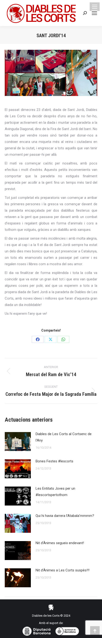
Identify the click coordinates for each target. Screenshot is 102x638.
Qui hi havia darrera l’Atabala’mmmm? (65, 516)
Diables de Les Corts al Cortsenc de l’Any (64, 437)
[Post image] (18, 441)
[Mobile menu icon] (95, 6)
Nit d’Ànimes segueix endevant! (60, 543)
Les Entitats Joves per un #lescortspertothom (55, 491)
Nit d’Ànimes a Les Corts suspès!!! (62, 570)
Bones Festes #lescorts (54, 461)
